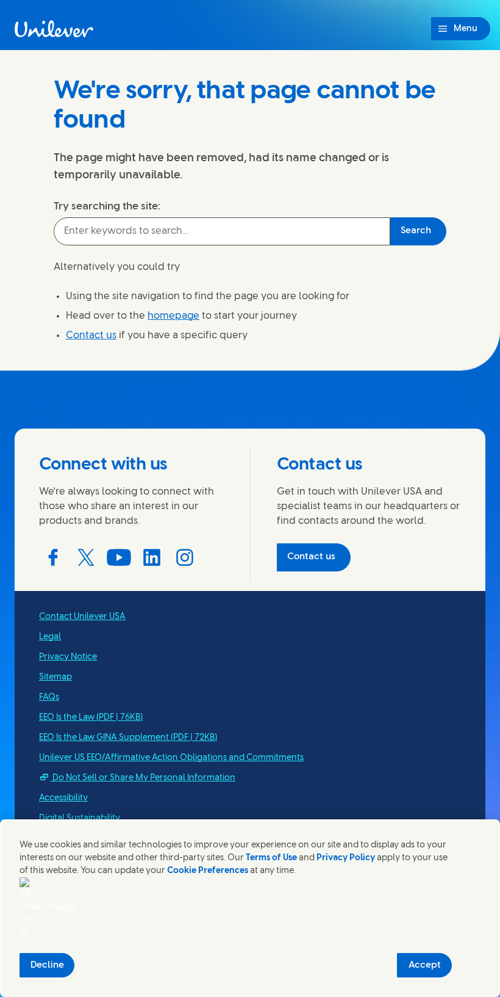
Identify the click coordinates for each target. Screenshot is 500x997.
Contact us (91, 335)
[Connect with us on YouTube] (118, 557)
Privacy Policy (345, 858)
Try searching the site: (107, 206)
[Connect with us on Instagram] (184, 557)
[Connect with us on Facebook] (53, 557)
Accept (425, 965)
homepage (173, 316)
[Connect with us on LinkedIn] (151, 557)
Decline (47, 965)
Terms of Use (271, 858)
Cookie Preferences (207, 871)
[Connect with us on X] (86, 557)
